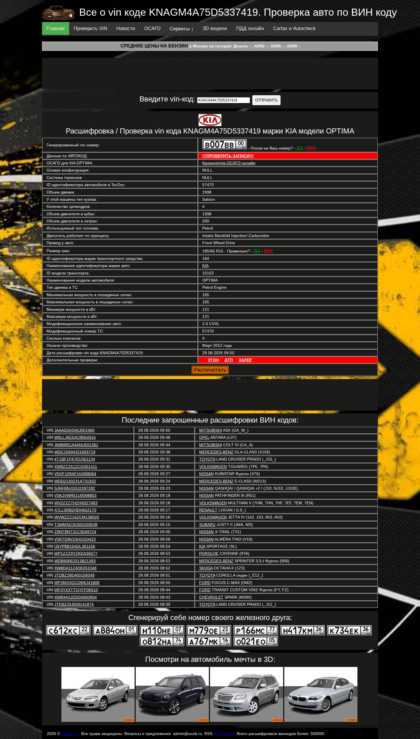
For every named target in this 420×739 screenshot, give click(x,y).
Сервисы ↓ (182, 28)
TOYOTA (207, 459)
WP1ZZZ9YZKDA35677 (75, 553)
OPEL (204, 437)
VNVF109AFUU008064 (75, 473)
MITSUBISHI (210, 430)
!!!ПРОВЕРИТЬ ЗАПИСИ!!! (228, 156)
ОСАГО (152, 28)
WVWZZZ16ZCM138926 (76, 517)
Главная (56, 28)
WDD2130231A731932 (75, 481)
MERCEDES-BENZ (216, 452)
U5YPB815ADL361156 (74, 546)
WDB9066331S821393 (75, 561)
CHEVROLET (211, 597)
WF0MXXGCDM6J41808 (76, 582)
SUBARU (207, 524)
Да (300, 148)
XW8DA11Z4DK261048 (75, 568)
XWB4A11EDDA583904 (75, 597)
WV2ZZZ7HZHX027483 (75, 503)
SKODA (206, 568)
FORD (205, 582)
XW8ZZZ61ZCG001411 (75, 466)
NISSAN (206, 473)
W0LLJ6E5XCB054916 (75, 437)
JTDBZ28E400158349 (74, 575)
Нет (311, 148)
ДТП (229, 360)
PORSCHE (209, 553)
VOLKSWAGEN (213, 466)
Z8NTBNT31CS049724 (75, 531)
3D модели (215, 28)
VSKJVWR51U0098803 (75, 495)
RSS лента (225, 733)
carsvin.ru (70, 733)
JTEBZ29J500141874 (74, 604)
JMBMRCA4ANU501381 (76, 445)
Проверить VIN (90, 28)
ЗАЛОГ (245, 360)
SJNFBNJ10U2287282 (74, 488)
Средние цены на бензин (154, 45)
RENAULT (208, 510)
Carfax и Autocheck (294, 28)
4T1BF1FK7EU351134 (74, 459)
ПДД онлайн (250, 28)
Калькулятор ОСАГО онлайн (228, 163)
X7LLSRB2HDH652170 (75, 510)
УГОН (213, 360)
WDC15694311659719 (74, 452)
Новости (125, 28)
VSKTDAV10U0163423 (75, 539)
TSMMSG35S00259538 (75, 524)
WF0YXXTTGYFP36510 (76, 589)
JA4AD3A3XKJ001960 (74, 430)
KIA (205, 265)
